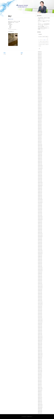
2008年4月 (39, 364)
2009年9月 (39, 340)
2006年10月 (39, 390)
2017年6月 (39, 208)
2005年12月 (39, 404)
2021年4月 (39, 142)
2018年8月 (39, 188)
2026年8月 (39, 51)
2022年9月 (39, 118)
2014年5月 (39, 260)
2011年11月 (39, 303)
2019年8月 (39, 171)
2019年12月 (39, 165)
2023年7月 (39, 104)
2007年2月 (39, 384)
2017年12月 (39, 199)
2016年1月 (39, 232)
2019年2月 (39, 179)
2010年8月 (39, 324)
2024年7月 (39, 87)
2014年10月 (39, 253)
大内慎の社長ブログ (29, 416)
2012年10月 (39, 287)
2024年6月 (39, 88)
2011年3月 (39, 314)
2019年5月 (39, 175)
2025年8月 (39, 68)
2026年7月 (39, 53)
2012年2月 (39, 299)
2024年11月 (39, 81)
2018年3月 (39, 195)
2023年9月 (39, 101)
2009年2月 (39, 350)
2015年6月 (39, 242)
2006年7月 (39, 394)
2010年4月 (39, 330)
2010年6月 (39, 327)
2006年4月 (39, 398)
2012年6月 (39, 293)
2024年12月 (39, 80)
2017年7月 (39, 206)
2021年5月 (39, 141)
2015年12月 (39, 233)
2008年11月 (39, 354)
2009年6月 (39, 344)
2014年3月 (39, 263)
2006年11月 (39, 388)
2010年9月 (39, 323)
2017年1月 (39, 215)
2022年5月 (39, 124)
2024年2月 (39, 94)
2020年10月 (39, 151)
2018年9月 (39, 186)
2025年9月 (39, 67)
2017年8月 (39, 205)
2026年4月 (39, 57)
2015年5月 (39, 243)
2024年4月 (39, 91)
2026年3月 (39, 58)
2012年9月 (39, 289)
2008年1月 (39, 368)
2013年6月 (39, 276)
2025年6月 (39, 71)
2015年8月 (39, 239)
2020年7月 (39, 155)
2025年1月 (39, 78)
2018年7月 (39, 189)
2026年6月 (39, 54)
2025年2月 (39, 77)
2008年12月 (39, 353)
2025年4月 (39, 74)
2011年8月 (39, 307)
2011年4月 (39, 313)
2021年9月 (39, 135)
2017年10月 (39, 202)
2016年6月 (39, 225)
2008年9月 (39, 357)
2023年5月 (39, 107)
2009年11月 (39, 337)
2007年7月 (39, 377)
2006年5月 (39, 397)
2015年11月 (39, 235)
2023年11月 (39, 98)
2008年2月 (39, 367)
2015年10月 (39, 236)
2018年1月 (39, 198)
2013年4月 (39, 279)
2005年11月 (39, 405)
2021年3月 (39, 144)
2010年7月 (39, 326)
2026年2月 (39, 60)
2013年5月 (39, 277)
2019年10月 (39, 168)
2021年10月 (39, 134)
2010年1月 (39, 334)
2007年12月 (39, 370)
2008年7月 (39, 360)
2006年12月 (39, 387)
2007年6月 (39, 378)
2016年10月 (39, 219)
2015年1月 (39, 249)
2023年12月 (39, 97)
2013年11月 (39, 269)
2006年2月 (39, 401)
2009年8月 (39, 341)
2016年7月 (39, 223)
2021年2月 (39, 145)
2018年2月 (39, 196)
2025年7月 (39, 70)
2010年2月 (39, 333)
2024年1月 (39, 95)
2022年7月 (39, 121)
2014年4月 (39, 262)
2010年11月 (39, 320)
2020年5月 (39, 158)
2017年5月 (39, 209)
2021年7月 (39, 138)
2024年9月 (39, 84)
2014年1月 (39, 266)
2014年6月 (39, 259)
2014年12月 (39, 250)
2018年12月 (39, 182)
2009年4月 (39, 347)
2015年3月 (39, 246)
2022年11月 (39, 115)
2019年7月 (39, 172)
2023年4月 (39, 108)
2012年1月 (39, 300)
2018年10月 (39, 185)
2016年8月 (39, 222)
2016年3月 (39, 229)
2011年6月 (39, 310)
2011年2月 (39, 316)
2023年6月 (39, 105)
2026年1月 (39, 61)
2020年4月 (39, 159)
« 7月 (39, 48)
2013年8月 (39, 273)
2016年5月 (39, 226)
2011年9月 (39, 306)
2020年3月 (39, 161)
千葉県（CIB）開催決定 (41, 26)
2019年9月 (39, 169)
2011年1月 (39, 317)
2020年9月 (39, 152)
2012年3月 (39, 297)
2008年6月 (39, 361)
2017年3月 (39, 212)
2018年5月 (39, 192)
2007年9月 (39, 374)
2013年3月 (39, 280)
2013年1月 (39, 283)
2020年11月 (39, 149)
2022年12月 (39, 114)
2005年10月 (39, 407)
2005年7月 (39, 411)
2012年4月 (39, 296)
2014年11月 (39, 252)
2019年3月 (39, 178)
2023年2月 (39, 111)
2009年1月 (39, 351)
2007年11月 (39, 371)
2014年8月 (39, 256)
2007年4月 (39, 381)
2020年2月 (39, 162)
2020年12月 (39, 148)
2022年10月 (39, 117)
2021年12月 (39, 131)
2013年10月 (39, 270)
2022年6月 (39, 122)
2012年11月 (39, 286)
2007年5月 (39, 380)
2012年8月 (39, 290)
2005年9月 (39, 408)
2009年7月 (39, 343)
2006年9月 (39, 391)
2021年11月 (39, 132)
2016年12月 (39, 216)
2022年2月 (39, 128)
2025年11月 (39, 64)
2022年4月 (39, 125)
